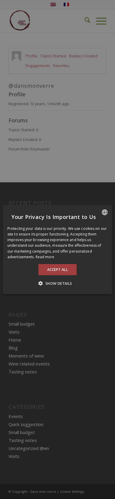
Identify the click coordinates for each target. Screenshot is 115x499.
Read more (45, 256)
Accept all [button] (57, 269)
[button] (57, 283)
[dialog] (57, 249)
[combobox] (105, 212)
